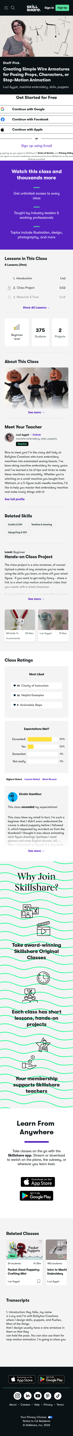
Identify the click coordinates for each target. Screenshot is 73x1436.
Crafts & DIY (15, 524)
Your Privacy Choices (33, 1417)
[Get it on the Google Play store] (36, 1196)
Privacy (48, 1404)
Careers (25, 1404)
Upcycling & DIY (17, 532)
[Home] (34, 7)
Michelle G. (12, 633)
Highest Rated (14, 779)
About (13, 1404)
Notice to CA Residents (36, 1421)
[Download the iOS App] (22, 1379)
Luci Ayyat (28, 434)
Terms (60, 1404)
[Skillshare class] (24, 1249)
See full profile (15, 499)
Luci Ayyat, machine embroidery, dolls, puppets (36, 87)
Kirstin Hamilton (30, 794)
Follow (37, 434)
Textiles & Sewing (41, 524)
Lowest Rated (32, 779)
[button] (6, 7)
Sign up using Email (36, 146)
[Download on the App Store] (36, 1182)
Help (37, 1404)
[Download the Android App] (51, 1379)
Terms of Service (46, 153)
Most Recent (49, 779)
